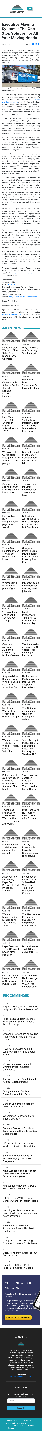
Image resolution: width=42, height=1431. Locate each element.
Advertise (31, 1425)
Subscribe (21, 1408)
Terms (8, 1425)
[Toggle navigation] (29, 8)
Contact (11, 1428)
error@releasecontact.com (12, 314)
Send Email (11, 284)
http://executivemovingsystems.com (23, 297)
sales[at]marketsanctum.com (21, 1376)
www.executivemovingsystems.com (24, 273)
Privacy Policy (19, 1425)
